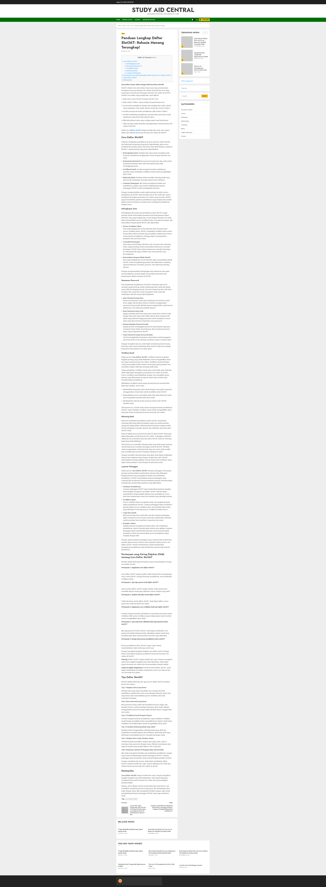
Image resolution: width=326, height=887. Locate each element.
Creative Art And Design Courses (190, 865)
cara (127, 799)
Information (185, 121)
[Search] (197, 19)
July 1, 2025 (197, 45)
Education (184, 117)
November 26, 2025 (153, 833)
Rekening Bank (131, 71)
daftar (130, 799)
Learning (184, 125)
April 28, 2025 (183, 867)
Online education (186, 132)
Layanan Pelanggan (133, 73)
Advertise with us (149, 20)
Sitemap (137, 20)
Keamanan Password (133, 66)
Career (183, 113)
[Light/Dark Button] (193, 20)
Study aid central (163, 9)
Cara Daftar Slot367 (129, 61)
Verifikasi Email (131, 68)
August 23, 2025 (123, 868)
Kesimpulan (127, 80)
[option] (194, 43)
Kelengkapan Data (132, 64)
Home (118, 20)
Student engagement (187, 81)
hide (154, 57)
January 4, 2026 (199, 73)
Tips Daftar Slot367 (129, 78)
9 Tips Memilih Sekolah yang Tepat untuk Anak (130, 830)
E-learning (184, 88)
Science (183, 136)
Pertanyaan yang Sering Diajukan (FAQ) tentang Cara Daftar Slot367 (146, 75)
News (123, 33)
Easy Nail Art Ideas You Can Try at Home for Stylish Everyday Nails (160, 830)
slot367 (135, 799)
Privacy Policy (127, 20)
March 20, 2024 (126, 51)
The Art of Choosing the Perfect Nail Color (200, 41)
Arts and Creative (186, 110)
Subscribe (205, 20)
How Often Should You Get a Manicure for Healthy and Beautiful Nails (201, 68)
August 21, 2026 (123, 833)
